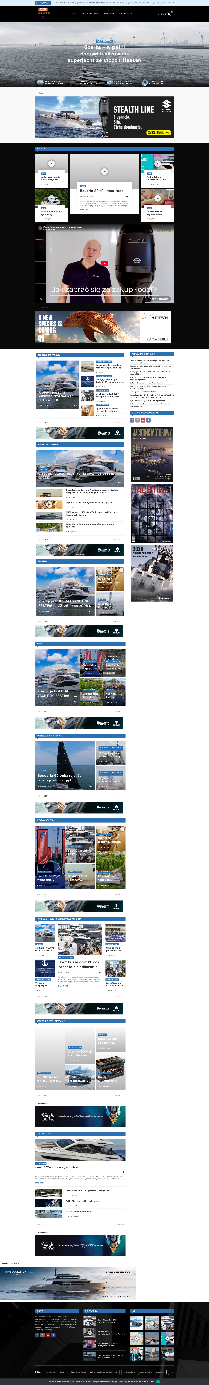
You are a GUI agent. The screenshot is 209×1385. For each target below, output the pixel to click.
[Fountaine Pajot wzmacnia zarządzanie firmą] (50, 857)
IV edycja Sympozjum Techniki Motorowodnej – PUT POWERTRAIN (109, 381)
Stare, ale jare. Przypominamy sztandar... (156, 82)
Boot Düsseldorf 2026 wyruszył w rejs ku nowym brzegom (114, 984)
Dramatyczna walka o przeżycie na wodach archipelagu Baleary (149, 361)
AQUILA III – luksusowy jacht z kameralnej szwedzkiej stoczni (148, 378)
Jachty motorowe (104, 41)
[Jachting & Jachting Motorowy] (43, 14)
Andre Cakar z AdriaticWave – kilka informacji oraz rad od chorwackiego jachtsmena (157, 178)
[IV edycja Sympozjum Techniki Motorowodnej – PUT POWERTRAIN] (87, 381)
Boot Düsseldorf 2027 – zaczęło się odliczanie (108, 395)
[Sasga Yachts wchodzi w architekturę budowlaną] (87, 366)
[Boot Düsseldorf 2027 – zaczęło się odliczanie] (87, 395)
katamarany (142, 1372)
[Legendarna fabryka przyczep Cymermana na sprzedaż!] (49, 527)
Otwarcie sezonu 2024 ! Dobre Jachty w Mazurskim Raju (148, 387)
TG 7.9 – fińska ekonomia (79, 1211)
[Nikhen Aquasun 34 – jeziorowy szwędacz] (48, 1193)
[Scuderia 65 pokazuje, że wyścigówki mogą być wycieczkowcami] (65, 765)
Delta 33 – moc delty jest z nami (82, 1201)
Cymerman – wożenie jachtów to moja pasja (107, 410)
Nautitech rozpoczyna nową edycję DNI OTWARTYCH (114, 667)
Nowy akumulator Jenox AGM (106, 1079)
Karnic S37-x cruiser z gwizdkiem (56, 1167)
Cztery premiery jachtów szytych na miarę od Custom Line (150, 367)
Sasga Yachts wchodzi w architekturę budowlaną (109, 366)
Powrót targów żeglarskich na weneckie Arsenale (156, 213)
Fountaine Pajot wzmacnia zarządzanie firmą (90, 667)
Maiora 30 (86, 3)
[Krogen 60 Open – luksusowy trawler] (110, 82)
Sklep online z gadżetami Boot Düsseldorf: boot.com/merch (114, 949)
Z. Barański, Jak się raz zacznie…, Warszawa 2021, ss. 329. (150, 405)
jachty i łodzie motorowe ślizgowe (58, 1372)
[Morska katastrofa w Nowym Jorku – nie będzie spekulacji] (152, 1354)
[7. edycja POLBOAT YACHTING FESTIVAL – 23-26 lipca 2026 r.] (65, 591)
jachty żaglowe (82, 1372)
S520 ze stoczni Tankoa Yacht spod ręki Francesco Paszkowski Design (92, 513)
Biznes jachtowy (102, 390)
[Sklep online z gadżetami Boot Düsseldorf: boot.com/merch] (115, 933)
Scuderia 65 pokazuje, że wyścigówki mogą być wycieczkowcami (60, 777)
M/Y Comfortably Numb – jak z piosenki (147, 400)
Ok (158, 1381)
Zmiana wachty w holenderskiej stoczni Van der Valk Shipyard (111, 1333)
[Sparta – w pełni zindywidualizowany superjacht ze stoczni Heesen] (40, 82)
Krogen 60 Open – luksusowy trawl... (124, 82)
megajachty (128, 1372)
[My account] (163, 14)
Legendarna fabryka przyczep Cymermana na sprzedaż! (90, 525)
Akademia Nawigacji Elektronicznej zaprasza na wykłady (107, 605)
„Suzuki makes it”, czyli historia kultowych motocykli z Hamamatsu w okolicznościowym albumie (49, 1079)
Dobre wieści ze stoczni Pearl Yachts (146, 383)
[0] (169, 14)
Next (47, 422)
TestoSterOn (41, 1163)
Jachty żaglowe (112, 661)
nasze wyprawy (99, 1372)
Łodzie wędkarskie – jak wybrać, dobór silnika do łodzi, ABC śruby (51, 178)
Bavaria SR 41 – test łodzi (102, 190)
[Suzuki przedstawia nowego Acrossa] (136, 1323)
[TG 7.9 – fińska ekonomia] (48, 1214)
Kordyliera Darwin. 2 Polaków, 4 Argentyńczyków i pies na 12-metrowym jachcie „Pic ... (152, 396)
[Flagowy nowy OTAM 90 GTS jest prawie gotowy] (89, 1356)
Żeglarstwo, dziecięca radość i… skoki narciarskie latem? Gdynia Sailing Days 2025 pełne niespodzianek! (111, 780)
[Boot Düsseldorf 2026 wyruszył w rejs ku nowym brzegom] (115, 968)
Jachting (42, 388)
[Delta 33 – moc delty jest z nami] (48, 1203)
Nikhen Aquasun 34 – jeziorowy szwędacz (87, 1190)
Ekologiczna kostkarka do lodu (143, 392)
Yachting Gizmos (44, 1073)
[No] (206, 1382)
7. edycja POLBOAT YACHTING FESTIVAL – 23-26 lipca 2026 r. (127, 3)
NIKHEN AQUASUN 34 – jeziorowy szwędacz (51, 213)
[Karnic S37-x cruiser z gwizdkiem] (80, 1150)
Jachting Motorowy (104, 361)
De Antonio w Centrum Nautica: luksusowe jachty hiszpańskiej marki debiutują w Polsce (92, 491)
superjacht (114, 1372)
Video (43, 173)
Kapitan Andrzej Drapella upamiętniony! (114, 695)
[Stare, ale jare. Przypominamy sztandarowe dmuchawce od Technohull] (145, 82)
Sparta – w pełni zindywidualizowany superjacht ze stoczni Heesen (104, 53)
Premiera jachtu (157, 1372)
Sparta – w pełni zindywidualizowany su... (55, 82)
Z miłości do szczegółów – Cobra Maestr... (90, 82)
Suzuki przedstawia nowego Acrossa (80, 1079)
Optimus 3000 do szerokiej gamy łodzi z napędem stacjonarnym (80, 1053)
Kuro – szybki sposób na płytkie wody (108, 1041)
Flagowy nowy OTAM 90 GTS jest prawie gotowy (110, 1356)
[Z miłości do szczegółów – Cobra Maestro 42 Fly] (75, 82)
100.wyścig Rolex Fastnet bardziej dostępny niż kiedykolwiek (110, 755)
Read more (84, 210)
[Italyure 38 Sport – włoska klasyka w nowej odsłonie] (152, 1338)
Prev (39, 422)
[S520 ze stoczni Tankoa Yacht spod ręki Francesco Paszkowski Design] (49, 516)
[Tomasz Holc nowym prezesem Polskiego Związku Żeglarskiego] (136, 1354)
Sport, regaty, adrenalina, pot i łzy (110, 748)
